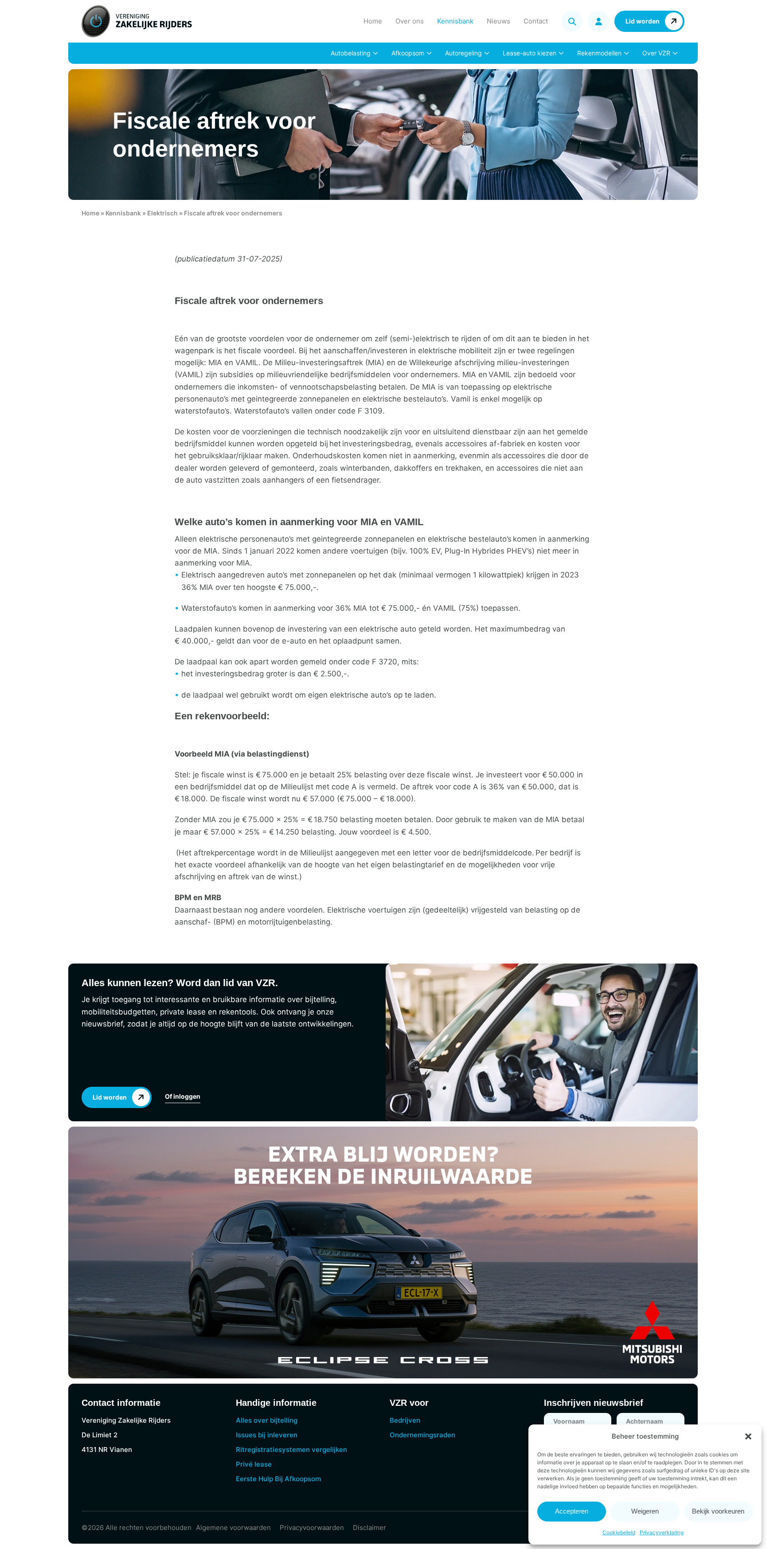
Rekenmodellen (599, 53)
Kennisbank (455, 21)
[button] (748, 1436)
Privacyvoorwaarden (312, 1527)
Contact (536, 21)
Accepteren (571, 1511)
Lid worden (642, 21)
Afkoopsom (407, 53)
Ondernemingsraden (422, 1435)
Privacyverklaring (662, 1532)
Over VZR (656, 53)
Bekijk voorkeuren (718, 1511)
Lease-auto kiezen (529, 53)
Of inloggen (182, 1096)
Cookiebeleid (618, 1532)
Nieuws (498, 21)
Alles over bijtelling (266, 1420)
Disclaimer (369, 1527)
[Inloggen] (598, 21)
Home (372, 21)
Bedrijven (405, 1420)
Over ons (409, 21)
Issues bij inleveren (266, 1435)
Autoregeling (463, 53)
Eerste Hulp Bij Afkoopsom (278, 1479)
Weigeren (645, 1511)
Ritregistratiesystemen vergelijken (291, 1449)
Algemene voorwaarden (233, 1527)
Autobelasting (351, 53)
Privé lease (254, 1464)
